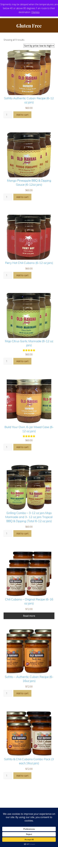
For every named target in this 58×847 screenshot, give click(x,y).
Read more (29, 615)
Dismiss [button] (35, 12)
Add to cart (22, 114)
